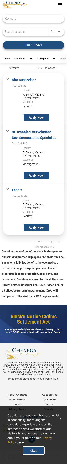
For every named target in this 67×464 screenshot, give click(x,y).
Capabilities (49, 394)
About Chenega (17, 394)
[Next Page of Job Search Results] (59, 241)
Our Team (50, 399)
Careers (17, 404)
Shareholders (17, 399)
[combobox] (32, 19)
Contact (50, 404)
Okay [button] (33, 450)
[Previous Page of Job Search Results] (51, 241)
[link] (33, 99)
